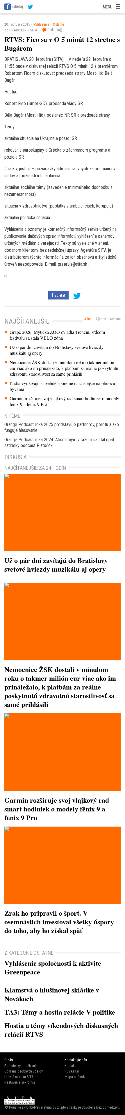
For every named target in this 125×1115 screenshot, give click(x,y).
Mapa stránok (75, 1077)
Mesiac (115, 319)
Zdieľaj (17, 6)
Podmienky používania (21, 1065)
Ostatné (58, 24)
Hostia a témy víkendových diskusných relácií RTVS (61, 1029)
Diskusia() (54, 30)
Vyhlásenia (41, 24)
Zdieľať (59, 295)
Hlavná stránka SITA (18, 1077)
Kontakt (70, 1065)
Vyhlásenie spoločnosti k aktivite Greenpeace (52, 967)
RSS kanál (72, 1071)
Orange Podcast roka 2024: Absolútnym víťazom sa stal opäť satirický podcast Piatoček (59, 442)
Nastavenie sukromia (19, 1082)
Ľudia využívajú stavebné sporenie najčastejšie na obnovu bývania (62, 386)
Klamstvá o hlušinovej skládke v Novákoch (51, 994)
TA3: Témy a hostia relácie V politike (59, 1012)
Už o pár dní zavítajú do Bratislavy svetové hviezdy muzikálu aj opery (56, 350)
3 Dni (88, 319)
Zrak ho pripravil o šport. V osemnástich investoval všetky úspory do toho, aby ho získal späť (59, 921)
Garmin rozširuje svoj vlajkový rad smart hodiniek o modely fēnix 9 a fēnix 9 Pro (64, 401)
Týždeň (101, 319)
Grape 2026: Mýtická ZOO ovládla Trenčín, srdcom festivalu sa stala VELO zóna (57, 335)
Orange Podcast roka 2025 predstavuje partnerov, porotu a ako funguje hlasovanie (61, 427)
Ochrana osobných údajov (23, 1071)
